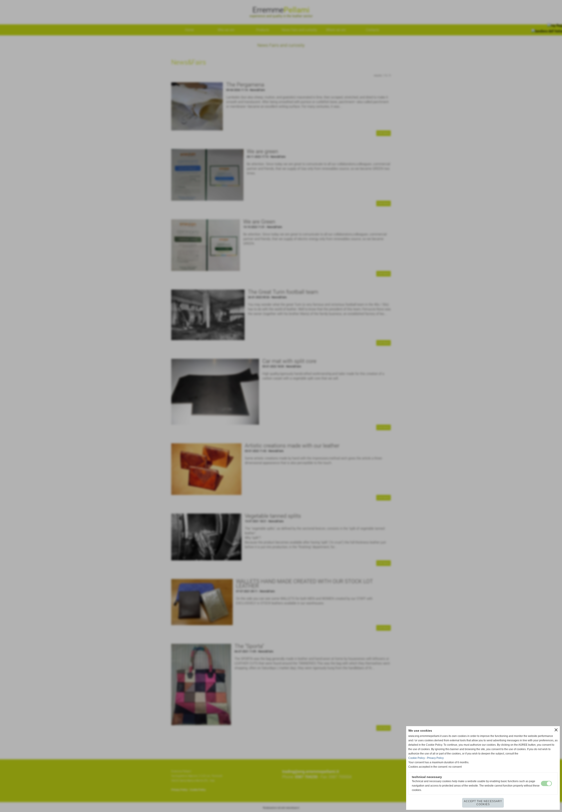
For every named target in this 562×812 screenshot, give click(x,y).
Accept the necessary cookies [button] (483, 803)
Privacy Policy (435, 758)
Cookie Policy (416, 758)
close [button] (556, 730)
